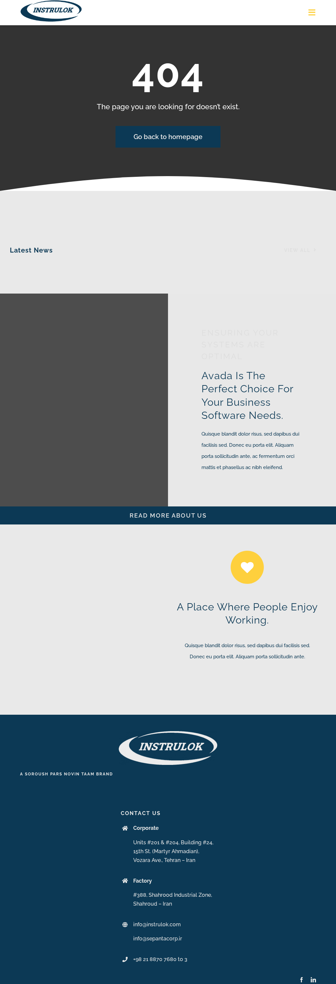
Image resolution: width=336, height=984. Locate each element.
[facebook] (301, 979)
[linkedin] (313, 979)
